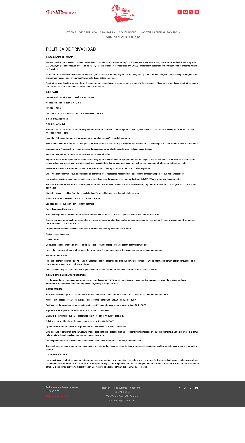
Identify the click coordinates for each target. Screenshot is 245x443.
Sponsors (106, 32)
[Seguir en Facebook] (180, 12)
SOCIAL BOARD (128, 32)
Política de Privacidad (57, 396)
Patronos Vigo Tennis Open (123, 37)
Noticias (70, 32)
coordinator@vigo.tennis (61, 13)
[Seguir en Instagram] (185, 12)
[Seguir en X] (191, 12)
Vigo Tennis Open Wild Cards (159, 32)
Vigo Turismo (88, 32)
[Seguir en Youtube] (197, 12)
